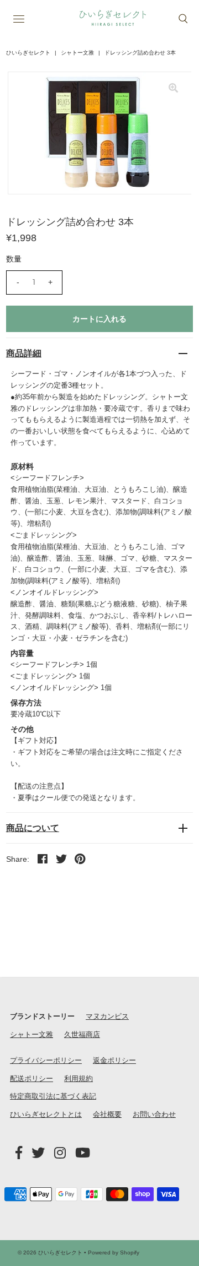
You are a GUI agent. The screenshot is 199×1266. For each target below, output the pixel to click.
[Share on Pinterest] (80, 858)
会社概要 (107, 1114)
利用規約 (78, 1078)
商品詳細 (23, 353)
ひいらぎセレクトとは (46, 1114)
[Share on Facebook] (42, 858)
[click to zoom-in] (173, 89)
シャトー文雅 (77, 53)
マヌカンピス (107, 1016)
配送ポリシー (31, 1078)
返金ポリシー (114, 1060)
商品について (32, 828)
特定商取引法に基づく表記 (53, 1096)
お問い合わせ (154, 1114)
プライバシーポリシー (46, 1060)
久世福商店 (82, 1034)
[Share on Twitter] (61, 858)
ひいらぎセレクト (28, 53)
